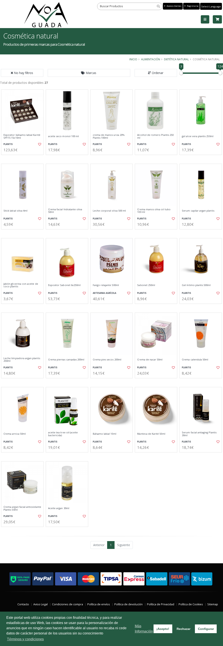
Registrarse (192, 6)
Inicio (133, 59)
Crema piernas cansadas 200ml (66, 359)
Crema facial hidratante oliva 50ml (65, 211)
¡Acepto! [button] (162, 629)
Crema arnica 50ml (14, 433)
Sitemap (212, 604)
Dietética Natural (176, 59)
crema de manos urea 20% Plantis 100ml (109, 136)
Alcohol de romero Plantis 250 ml (155, 136)
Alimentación (150, 59)
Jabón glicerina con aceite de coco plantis (20, 285)
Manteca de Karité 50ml (151, 433)
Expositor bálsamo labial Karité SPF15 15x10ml (21, 136)
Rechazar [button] (183, 629)
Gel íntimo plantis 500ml (196, 285)
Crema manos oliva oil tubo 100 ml (153, 211)
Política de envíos (98, 604)
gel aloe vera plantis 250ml (197, 136)
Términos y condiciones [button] (25, 639)
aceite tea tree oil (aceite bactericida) (63, 434)
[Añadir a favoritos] (39, 144)
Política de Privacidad (160, 604)
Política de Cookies (191, 604)
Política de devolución (128, 604)
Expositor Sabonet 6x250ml (64, 285)
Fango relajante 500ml (106, 285)
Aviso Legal (40, 604)
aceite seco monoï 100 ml (63, 136)
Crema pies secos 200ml (107, 359)
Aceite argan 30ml (58, 508)
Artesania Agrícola (104, 293)
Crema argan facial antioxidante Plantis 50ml (22, 508)
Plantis (8, 144)
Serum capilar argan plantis (198, 210)
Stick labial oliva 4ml (15, 210)
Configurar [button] (206, 629)
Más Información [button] (144, 628)
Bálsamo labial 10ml (104, 433)
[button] (89, 73)
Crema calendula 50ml (195, 359)
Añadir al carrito (24, 158)
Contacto (23, 604)
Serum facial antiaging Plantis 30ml (199, 434)
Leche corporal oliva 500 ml (109, 210)
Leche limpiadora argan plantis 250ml (21, 359)
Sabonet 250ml (146, 285)
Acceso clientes (173, 6)
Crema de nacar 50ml (149, 359)
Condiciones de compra (67, 604)
